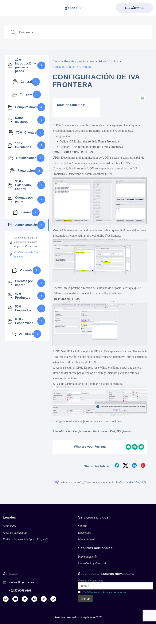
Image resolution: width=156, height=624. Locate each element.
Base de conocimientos (79, 61)
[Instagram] (44, 599)
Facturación (100, 431)
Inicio (56, 61)
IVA (112, 431)
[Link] (53, 599)
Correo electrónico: (90, 580)
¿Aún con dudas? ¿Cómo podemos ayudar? (87, 482)
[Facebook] (34, 599)
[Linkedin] (25, 599)
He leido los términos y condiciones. (104, 592)
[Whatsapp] (6, 599)
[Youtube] (15, 599)
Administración (108, 61)
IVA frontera (124, 431)
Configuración (82, 431)
